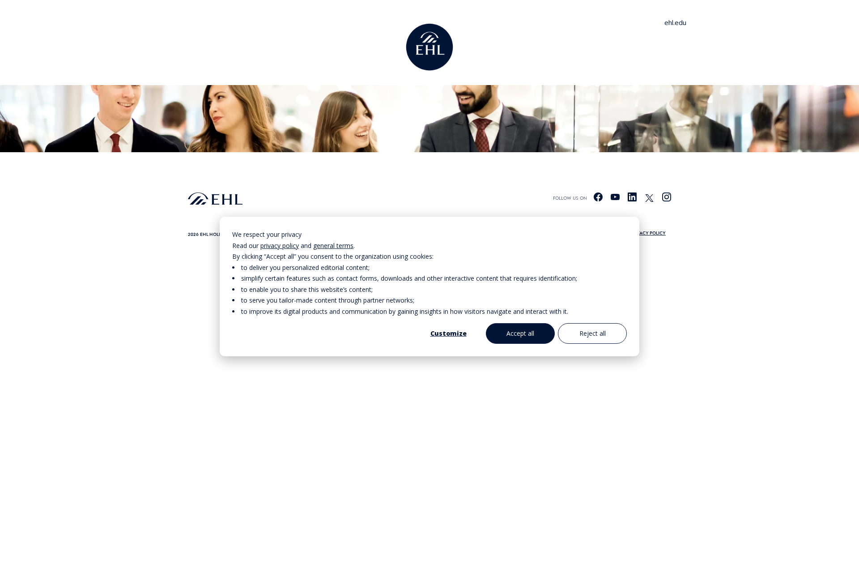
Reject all (592, 333)
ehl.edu (675, 22)
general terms (333, 245)
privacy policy (279, 245)
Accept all (520, 333)
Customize (448, 333)
